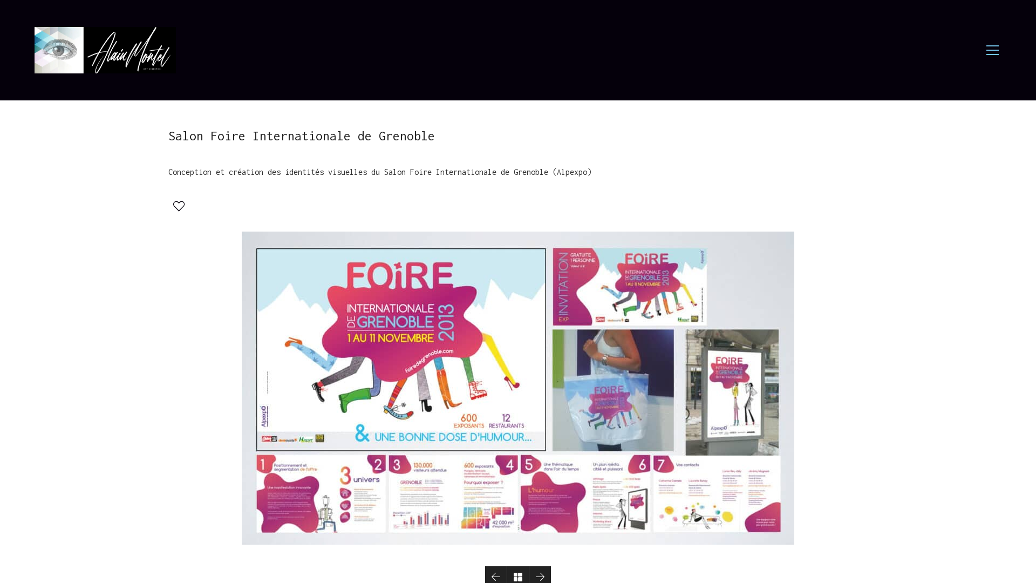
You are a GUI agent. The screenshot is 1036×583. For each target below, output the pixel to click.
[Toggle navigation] (992, 50)
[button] (177, 205)
